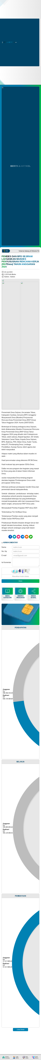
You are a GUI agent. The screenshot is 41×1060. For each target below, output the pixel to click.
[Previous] (4, 345)
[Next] (36, 345)
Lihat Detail (20, 1029)
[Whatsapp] (31, 537)
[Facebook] (10, 537)
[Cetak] (27, 537)
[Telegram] (22, 537)
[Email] (18, 537)
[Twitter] (14, 537)
